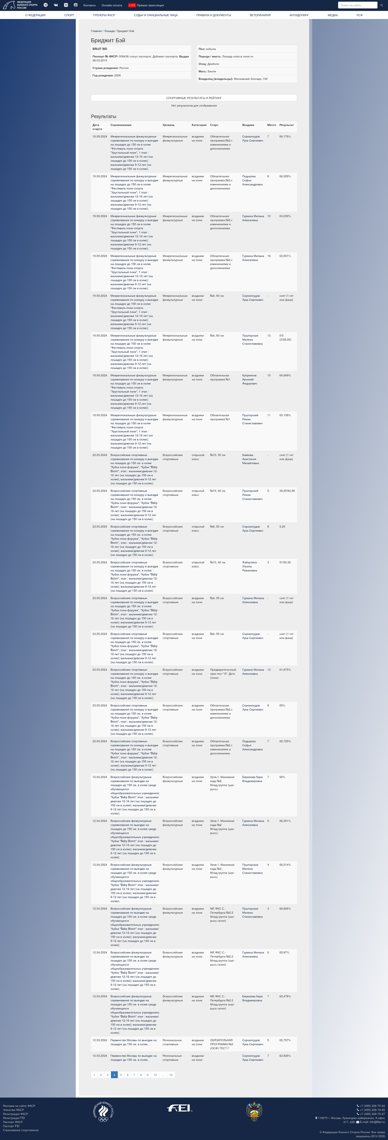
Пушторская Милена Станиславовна (252, 339)
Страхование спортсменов (20, 1130)
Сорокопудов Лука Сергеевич (252, 138)
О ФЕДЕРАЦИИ (35, 15)
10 (155, 1075)
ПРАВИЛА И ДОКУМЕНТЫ (213, 15)
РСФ (360, 15)
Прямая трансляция (146, 5)
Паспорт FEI (11, 1126)
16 (171, 1075)
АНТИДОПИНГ (299, 15)
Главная (96, 31)
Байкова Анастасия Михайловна (250, 459)
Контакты (89, 5)
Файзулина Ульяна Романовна (249, 566)
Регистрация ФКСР (15, 1114)
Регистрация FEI (14, 1118)
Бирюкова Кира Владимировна (252, 779)
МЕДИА (333, 15)
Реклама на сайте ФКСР (19, 1106)
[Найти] (381, 5)
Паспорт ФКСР (13, 1122)
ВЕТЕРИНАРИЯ (260, 15)
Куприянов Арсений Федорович (249, 379)
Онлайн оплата (112, 5)
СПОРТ (69, 15)
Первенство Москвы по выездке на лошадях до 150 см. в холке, (134, 1042)
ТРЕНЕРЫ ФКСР (104, 15)
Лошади (109, 31)
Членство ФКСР (13, 1110)
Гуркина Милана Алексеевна (253, 218)
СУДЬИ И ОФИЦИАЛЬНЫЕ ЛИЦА (156, 15)
